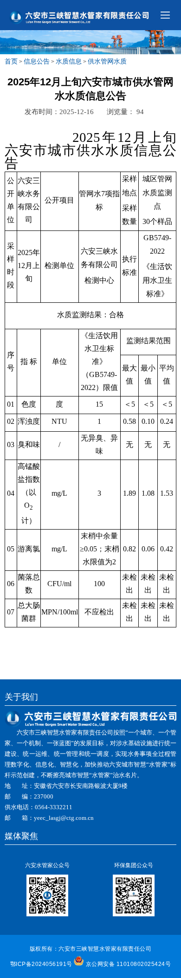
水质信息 (69, 61)
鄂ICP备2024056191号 (41, 964)
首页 (11, 61)
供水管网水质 (107, 61)
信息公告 (37, 61)
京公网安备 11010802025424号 (128, 964)
